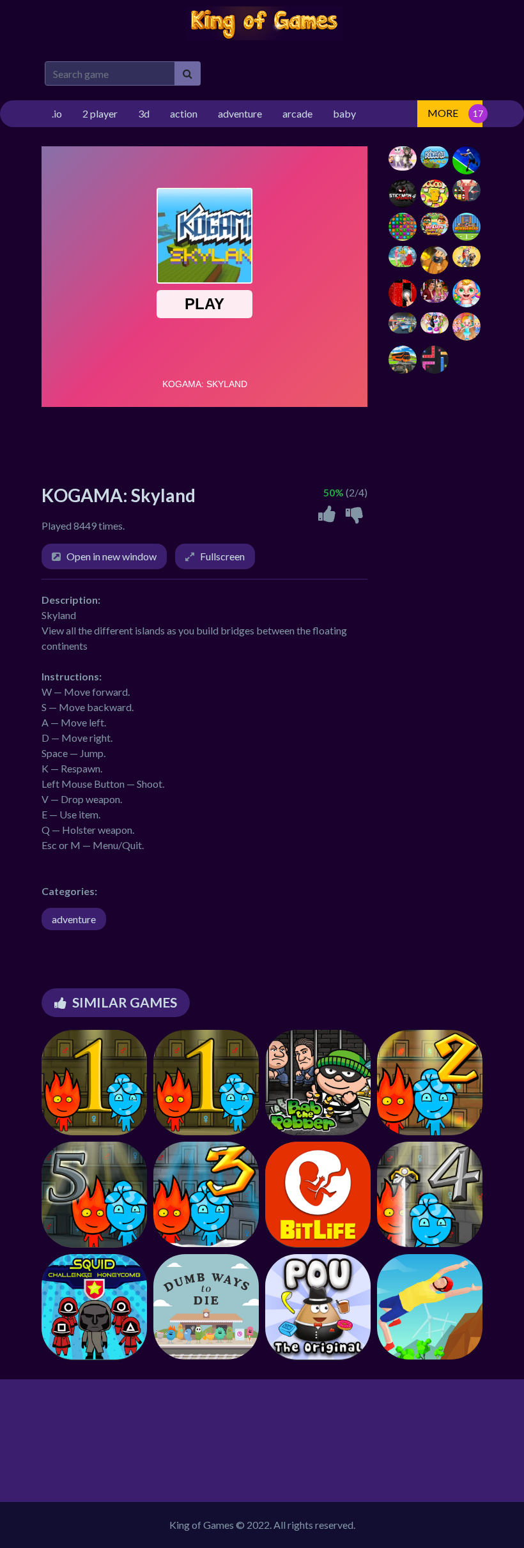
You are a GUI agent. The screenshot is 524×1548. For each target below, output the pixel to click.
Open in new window (111, 556)
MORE (443, 113)
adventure (74, 919)
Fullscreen (222, 556)
